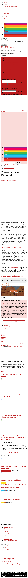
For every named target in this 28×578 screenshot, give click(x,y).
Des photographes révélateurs (10, 487)
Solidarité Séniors (21, 257)
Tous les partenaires (14, 452)
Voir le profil (4, 371)
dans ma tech (7, 35)
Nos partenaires (7, 11)
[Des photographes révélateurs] (14, 484)
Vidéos (5, 16)
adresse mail (18, 52)
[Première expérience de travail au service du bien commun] (10, 391)
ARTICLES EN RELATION (8, 374)
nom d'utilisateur (19, 41)
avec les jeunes (7, 34)
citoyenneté (6, 325)
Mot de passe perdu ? (6, 46)
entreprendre (7, 26)
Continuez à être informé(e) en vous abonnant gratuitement (14, 320)
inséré (5, 24)
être (5, 27)
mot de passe (18, 43)
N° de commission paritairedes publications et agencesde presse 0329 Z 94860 (7, 560)
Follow (8, 544)
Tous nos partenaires (9, 528)
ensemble (6, 28)
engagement (7, 326)
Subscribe (9, 545)
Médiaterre (3, 262)
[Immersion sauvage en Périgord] (4, 477)
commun (6, 31)
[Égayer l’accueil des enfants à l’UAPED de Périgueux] (4, 463)
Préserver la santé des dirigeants (15, 346)
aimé (5, 23)
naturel (5, 30)
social (5, 328)
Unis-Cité (3, 303)
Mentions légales (8, 539)
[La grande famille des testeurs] (4, 496)
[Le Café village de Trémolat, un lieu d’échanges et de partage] (10, 412)
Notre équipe (7, 13)
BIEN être (3, 483)
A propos (6, 4)
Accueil (6, 21)
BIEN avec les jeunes (10, 164)
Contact (6, 2)
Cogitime (8, 573)
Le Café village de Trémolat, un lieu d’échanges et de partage (12, 416)
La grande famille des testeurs (10, 499)
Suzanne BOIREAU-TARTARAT (9, 180)
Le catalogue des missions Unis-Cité (12, 276)
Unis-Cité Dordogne (6, 233)
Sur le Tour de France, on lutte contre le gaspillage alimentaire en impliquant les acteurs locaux (13, 437)
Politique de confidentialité (7, 47)
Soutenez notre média (9, 8)
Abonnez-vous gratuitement (10, 6)
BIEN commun (4, 490)
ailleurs (5, 33)
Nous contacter (4, 531)
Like (6, 547)
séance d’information (14, 267)
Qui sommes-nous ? (8, 527)
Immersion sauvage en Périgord (11, 480)
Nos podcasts (7, 18)
